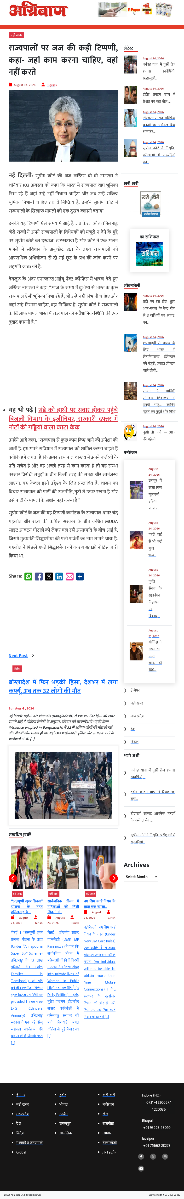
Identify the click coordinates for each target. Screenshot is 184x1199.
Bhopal (156, 1124)
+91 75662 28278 (156, 1146)
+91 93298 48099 (157, 1128)
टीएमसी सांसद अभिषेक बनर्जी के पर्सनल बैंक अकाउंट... (99, 906)
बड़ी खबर (16, 35)
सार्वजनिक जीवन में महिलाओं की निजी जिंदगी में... (27, 906)
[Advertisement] (63, 363)
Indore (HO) (156, 1102)
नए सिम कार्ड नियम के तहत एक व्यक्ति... (63, 904)
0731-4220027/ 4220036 (158, 1106)
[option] (27, 943)
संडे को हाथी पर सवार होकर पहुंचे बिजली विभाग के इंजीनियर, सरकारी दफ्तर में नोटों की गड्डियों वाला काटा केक (63, 419)
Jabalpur (156, 1142)
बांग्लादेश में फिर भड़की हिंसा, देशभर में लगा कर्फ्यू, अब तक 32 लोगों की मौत (63, 686)
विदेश (17, 668)
